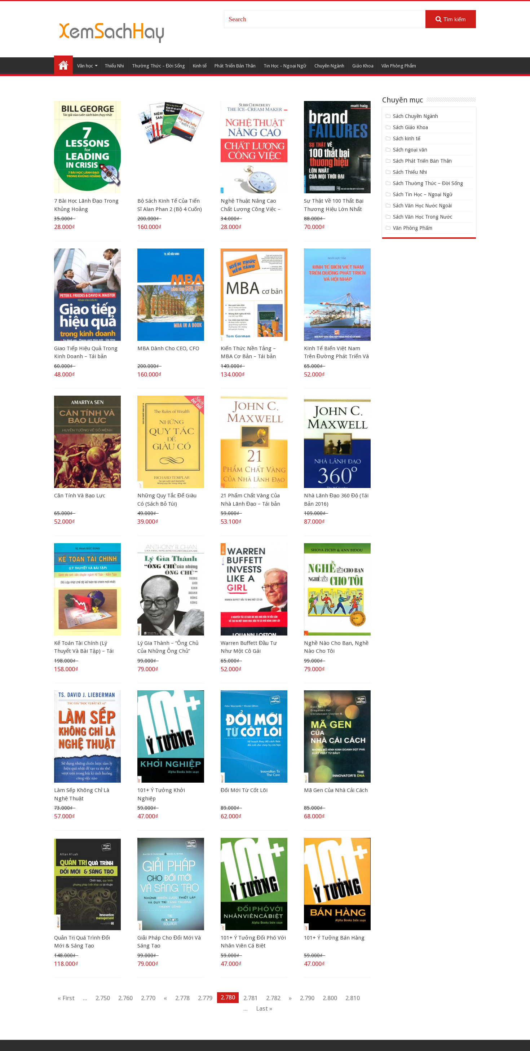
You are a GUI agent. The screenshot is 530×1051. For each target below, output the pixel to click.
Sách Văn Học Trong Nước (422, 217)
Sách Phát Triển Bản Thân (422, 161)
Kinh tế (200, 66)
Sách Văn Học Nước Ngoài (422, 205)
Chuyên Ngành (329, 66)
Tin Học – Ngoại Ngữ (285, 66)
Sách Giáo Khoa (410, 127)
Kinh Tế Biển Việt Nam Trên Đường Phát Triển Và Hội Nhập (336, 356)
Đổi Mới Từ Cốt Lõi (244, 790)
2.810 (352, 998)
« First (66, 998)
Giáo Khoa (363, 66)
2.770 (148, 998)
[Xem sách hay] (111, 31)
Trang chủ (63, 65)
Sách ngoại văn (410, 150)
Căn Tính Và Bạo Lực (79, 495)
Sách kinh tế (406, 138)
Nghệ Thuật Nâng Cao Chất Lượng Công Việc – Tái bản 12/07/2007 (251, 209)
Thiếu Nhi (114, 66)
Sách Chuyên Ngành (415, 116)
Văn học (85, 66)
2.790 (307, 998)
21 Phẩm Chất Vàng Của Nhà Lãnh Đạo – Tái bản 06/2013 (250, 503)
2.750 (103, 998)
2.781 (250, 998)
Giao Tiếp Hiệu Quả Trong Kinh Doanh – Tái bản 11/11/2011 (86, 356)
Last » (264, 1008)
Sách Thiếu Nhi (410, 172)
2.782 (273, 998)
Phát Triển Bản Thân (235, 66)
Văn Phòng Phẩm (398, 66)
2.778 (182, 998)
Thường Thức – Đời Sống (158, 66)
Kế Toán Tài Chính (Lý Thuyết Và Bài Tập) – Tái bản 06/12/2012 (84, 651)
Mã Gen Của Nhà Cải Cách (336, 790)
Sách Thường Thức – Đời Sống (428, 183)
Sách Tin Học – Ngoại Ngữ (422, 194)
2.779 (205, 998)
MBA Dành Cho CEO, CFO (168, 348)
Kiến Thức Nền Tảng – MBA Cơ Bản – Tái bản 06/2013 (248, 356)
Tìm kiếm (454, 19)
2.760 (125, 998)
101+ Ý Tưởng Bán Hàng (334, 938)
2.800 (330, 998)
